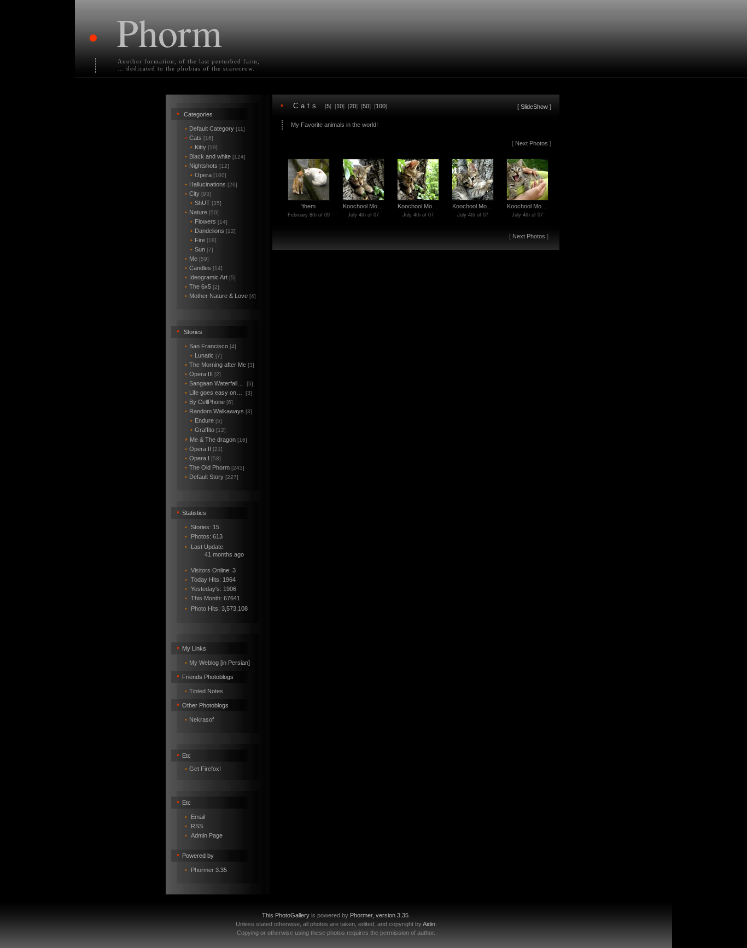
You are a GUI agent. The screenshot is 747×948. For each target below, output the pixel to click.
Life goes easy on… (218, 392)
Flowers (208, 221)
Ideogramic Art (210, 277)
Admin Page (207, 835)
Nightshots (207, 165)
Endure (206, 420)
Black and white (215, 156)
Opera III (203, 374)
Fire (203, 240)
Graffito (208, 429)
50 (366, 106)
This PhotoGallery (286, 915)
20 (352, 106)
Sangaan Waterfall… (219, 383)
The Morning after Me (219, 364)
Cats (199, 137)
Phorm (169, 31)
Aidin (429, 924)
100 (381, 106)
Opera (208, 175)
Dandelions (213, 230)
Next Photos (531, 143)
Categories (198, 114)
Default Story (211, 476)
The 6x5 (202, 286)
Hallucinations (211, 184)
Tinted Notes (206, 691)
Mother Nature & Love (220, 295)
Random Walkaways (218, 411)
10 (339, 106)
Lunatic (206, 355)
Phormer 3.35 (209, 870)
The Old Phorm (214, 467)
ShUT (205, 203)
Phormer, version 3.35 (379, 915)
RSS (197, 826)
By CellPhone (209, 402)
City (198, 193)
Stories (193, 332)
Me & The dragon (216, 439)
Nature (202, 212)
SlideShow (534, 106)
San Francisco (210, 346)
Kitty (204, 147)
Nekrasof (201, 719)
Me (197, 258)
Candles (204, 268)
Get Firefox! (205, 768)
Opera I (203, 458)
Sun (201, 249)
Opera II (204, 449)
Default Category (215, 128)
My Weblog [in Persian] (219, 662)
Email (198, 817)
